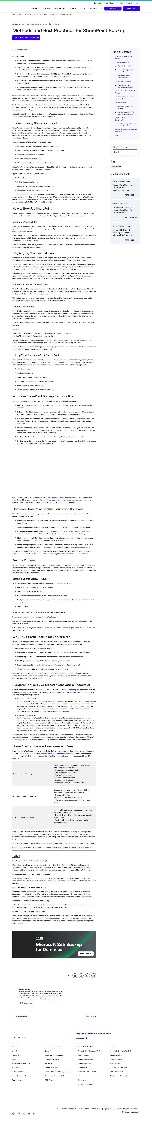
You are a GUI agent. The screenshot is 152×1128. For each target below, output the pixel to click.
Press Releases (17, 1071)
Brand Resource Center (21, 1075)
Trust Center (17, 1080)
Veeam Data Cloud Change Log (56, 1071)
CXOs (82, 8)
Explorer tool (90, 627)
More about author (28, 1003)
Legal (106, 1109)
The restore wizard (19, 621)
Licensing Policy (115, 1109)
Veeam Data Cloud (85, 1063)
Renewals (48, 1063)
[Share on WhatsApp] (87, 975)
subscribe (80, 1038)
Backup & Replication (85, 1084)
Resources (60, 8)
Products (35, 8)
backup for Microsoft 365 (52, 843)
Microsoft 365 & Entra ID (87, 1071)
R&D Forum (49, 1080)
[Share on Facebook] (74, 975)
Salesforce (82, 1075)
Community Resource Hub (54, 1075)
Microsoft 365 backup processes (63, 497)
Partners (72, 8)
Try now (113, 8)
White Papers (115, 1063)
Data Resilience (83, 1055)
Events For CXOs (116, 1055)
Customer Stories (116, 1071)
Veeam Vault (82, 1067)
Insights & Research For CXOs (121, 1051)
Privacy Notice (83, 1109)
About (14, 1051)
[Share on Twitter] (81, 975)
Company (93, 8)
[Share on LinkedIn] (93, 975)
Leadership (16, 1055)
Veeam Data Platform (86, 1059)
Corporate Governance (21, 1063)
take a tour (53, 847)
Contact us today (18, 847)
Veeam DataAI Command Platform (91, 1051)
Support (48, 1051)
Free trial (131, 8)
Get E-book (85, 953)
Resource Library (116, 1059)
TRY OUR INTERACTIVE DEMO (26, 37)
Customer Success (52, 1059)
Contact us (16, 1067)
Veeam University (51, 1067)
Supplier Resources (130, 1109)
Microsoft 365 (116, 166)
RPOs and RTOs (47, 443)
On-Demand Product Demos (120, 1075)
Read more (129, 194)
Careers (15, 1059)
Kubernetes (82, 1080)
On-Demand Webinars (118, 1067)
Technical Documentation (54, 1055)
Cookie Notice (96, 1109)
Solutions (47, 8)
